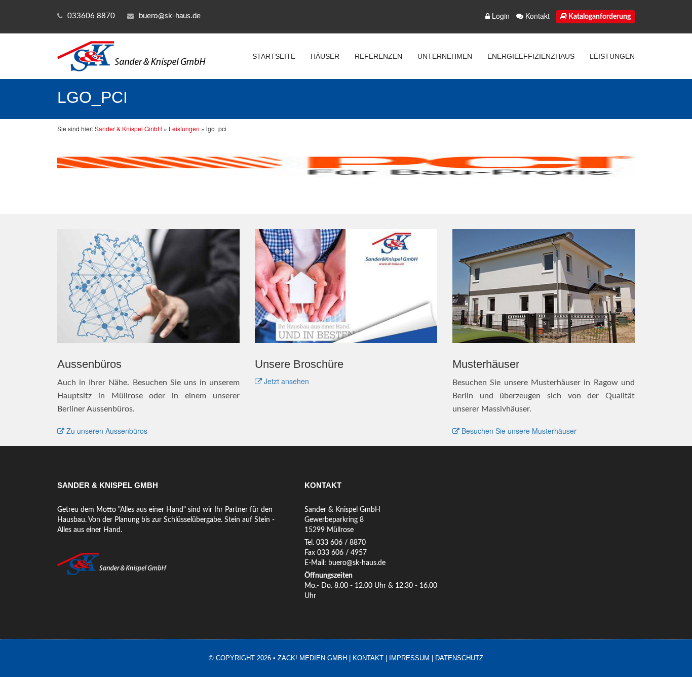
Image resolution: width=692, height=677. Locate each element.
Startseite (273, 56)
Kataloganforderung (599, 16)
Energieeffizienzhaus (530, 56)
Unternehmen (444, 56)
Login (500, 16)
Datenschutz (459, 658)
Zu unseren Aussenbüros (105, 431)
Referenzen (378, 56)
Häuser (325, 56)
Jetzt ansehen (285, 381)
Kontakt (536, 16)
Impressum (409, 658)
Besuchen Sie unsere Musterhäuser (517, 431)
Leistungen (612, 56)
